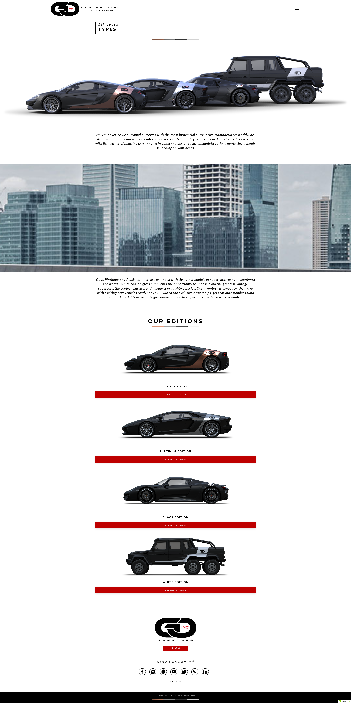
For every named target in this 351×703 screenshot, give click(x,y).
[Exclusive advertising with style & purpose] (85, 9)
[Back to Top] (342, 694)
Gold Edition (175, 386)
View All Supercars (175, 395)
